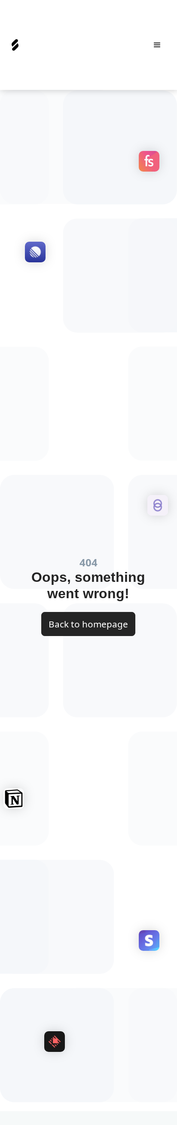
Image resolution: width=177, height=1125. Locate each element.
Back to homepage (88, 624)
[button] (157, 45)
